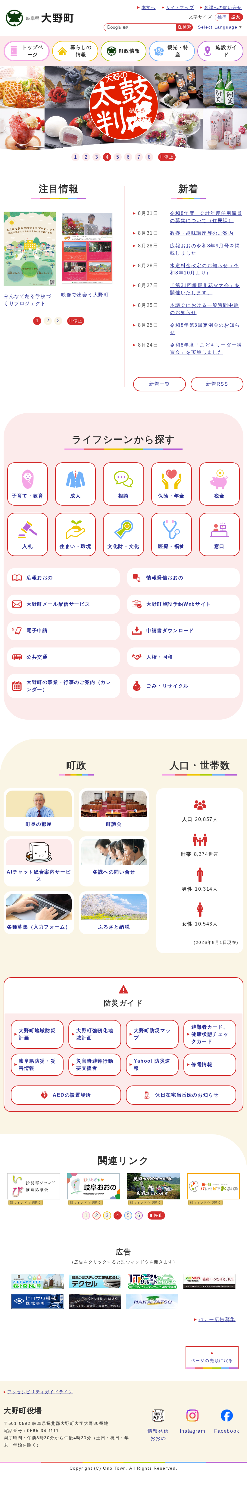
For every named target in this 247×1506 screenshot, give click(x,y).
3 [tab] (96, 157)
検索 (187, 27)
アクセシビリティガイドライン (40, 1392)
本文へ (149, 7)
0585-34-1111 (43, 1430)
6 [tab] (128, 157)
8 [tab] (149, 157)
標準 (222, 17)
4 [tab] (107, 157)
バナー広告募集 (217, 1319)
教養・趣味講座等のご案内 (201, 233)
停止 (169, 157)
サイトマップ (180, 7)
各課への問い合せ (223, 7)
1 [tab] (75, 157)
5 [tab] (117, 157)
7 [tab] (138, 157)
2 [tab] (86, 157)
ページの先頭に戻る (212, 1360)
